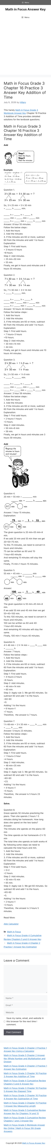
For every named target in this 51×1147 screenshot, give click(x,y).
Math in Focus (14, 931)
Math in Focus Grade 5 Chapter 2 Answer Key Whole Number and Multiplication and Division (24, 1058)
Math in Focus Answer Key (25, 9)
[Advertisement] (25, 48)
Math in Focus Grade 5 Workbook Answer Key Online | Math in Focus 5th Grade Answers (24, 1128)
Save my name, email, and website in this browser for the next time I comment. (25, 1021)
